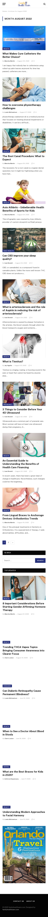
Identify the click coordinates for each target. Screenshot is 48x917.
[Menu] (4, 4)
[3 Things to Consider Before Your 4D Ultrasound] (24, 394)
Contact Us (18, 901)
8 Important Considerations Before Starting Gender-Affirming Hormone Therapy (24, 607)
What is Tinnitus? (12, 361)
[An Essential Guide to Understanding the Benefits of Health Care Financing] (24, 445)
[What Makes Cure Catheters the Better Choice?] (24, 38)
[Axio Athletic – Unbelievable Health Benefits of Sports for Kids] (24, 192)
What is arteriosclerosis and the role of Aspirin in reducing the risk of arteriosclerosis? (23, 310)
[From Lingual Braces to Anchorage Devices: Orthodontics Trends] (24, 500)
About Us (30, 901)
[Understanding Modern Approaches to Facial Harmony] (24, 796)
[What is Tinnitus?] (24, 346)
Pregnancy (7, 404)
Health (6, 48)
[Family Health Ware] (24, 4)
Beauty (6, 807)
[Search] (44, 4)
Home (4, 11)
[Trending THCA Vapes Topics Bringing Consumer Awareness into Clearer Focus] (24, 632)
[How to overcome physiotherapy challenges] (24, 89)
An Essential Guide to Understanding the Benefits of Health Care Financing (20, 464)
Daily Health (8, 251)
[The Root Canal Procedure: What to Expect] (24, 141)
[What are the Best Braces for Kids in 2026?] (24, 756)
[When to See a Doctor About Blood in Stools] (24, 716)
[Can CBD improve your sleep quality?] (24, 240)
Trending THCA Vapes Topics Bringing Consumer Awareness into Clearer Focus (23, 650)
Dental (6, 767)
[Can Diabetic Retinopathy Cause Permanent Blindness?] (24, 675)
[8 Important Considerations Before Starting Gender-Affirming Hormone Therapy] (24, 588)
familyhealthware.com (10, 910)
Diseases (7, 686)
